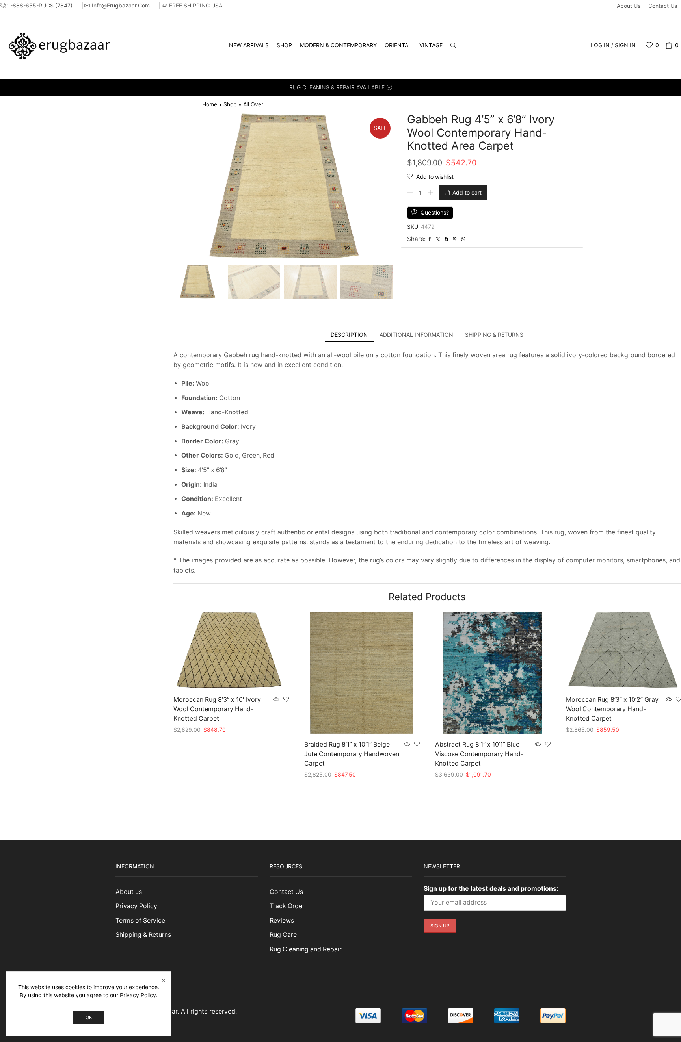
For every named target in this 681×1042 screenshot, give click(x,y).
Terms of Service (140, 920)
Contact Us (662, 5)
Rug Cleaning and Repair (306, 949)
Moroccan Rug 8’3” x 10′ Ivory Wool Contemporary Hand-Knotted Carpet (217, 709)
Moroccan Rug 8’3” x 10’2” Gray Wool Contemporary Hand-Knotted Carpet (612, 709)
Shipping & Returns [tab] (494, 334)
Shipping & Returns (143, 934)
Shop (284, 45)
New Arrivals (249, 45)
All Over (253, 104)
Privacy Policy (136, 906)
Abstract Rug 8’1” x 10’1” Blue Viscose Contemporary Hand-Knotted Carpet (479, 754)
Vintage (431, 45)
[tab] (349, 334)
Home (209, 104)
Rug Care (283, 934)
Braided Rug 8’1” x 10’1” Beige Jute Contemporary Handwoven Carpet (351, 754)
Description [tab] (349, 334)
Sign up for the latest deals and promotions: (491, 888)
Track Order (287, 906)
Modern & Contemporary (338, 45)
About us (628, 5)
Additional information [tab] (416, 334)
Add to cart (467, 192)
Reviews (282, 920)
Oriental (398, 45)
